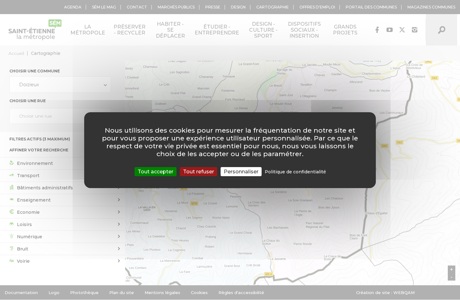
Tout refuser (198, 171)
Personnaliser (241, 171)
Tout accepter (155, 171)
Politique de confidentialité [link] (295, 171)
